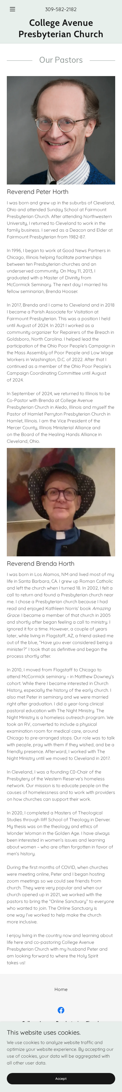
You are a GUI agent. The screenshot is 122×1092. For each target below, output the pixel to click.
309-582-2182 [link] (61, 9)
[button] (15, 9)
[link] (61, 28)
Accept (61, 1078)
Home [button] (61, 989)
